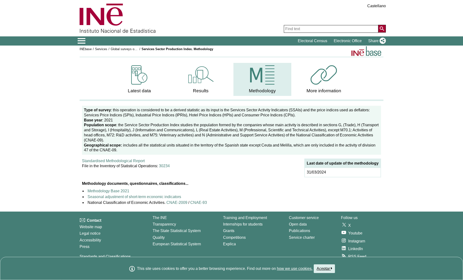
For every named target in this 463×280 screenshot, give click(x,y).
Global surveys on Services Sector (135, 49)
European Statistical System (177, 244)
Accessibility (90, 240)
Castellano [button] (376, 6)
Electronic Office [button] (348, 41)
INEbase (86, 49)
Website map (91, 227)
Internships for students (243, 224)
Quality (159, 237)
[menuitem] (139, 79)
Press (84, 247)
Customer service (304, 218)
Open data (298, 224)
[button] (376, 41)
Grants (228, 231)
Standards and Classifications (105, 256)
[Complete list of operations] (366, 51)
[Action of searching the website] (382, 29)
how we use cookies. (295, 269)
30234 (164, 166)
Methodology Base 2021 (108, 191)
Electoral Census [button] (312, 41)
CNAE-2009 (176, 202)
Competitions (234, 237)
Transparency (164, 224)
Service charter (302, 237)
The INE (160, 218)
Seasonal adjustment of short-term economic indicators (134, 197)
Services (101, 49)
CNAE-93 (198, 202)
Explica (229, 244)
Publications (299, 231)
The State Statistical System (177, 231)
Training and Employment (245, 218)
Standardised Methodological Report (113, 161)
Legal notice (90, 233)
